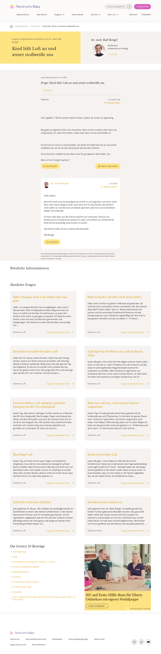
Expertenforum (23, 14)
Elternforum (42, 14)
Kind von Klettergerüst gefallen (26, 567)
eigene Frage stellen (109, 166)
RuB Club (133, 14)
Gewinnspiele (77, 14)
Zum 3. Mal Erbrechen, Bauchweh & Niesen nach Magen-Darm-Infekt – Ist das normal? (44, 598)
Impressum (15, 639)
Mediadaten (57, 639)
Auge (15, 557)
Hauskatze (17, 592)
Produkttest (146, 14)
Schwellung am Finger (22, 587)
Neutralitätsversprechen (36, 639)
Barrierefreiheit (38, 644)
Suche (129, 6)
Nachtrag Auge (19, 552)
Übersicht (48, 90)
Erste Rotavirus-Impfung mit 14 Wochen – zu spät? (34, 562)
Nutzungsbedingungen (78, 639)
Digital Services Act (18, 644)
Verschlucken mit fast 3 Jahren (26, 582)
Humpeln (17, 577)
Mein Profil (144, 6)
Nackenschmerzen (21, 572)
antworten (53, 242)
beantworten (51, 166)
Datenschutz (99, 639)
